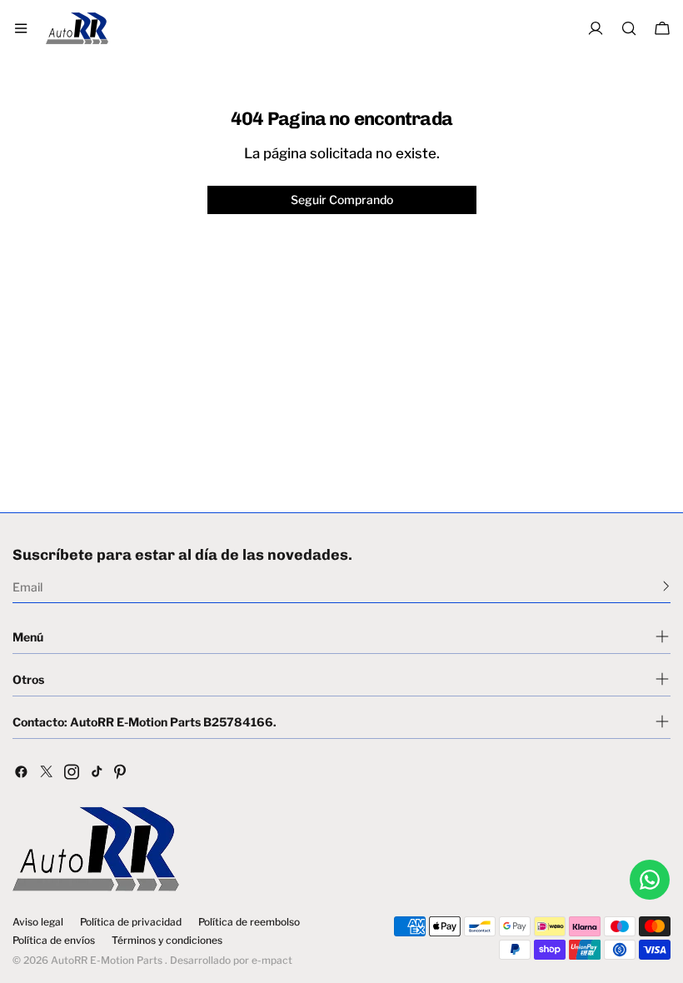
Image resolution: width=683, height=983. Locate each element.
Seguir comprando (342, 199)
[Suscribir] (666, 585)
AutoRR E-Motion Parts (106, 960)
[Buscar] (629, 28)
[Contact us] (650, 880)
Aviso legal (37, 922)
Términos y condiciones (167, 940)
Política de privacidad (131, 922)
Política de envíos (53, 940)
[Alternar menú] (20, 28)
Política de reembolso (249, 922)
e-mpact (272, 960)
